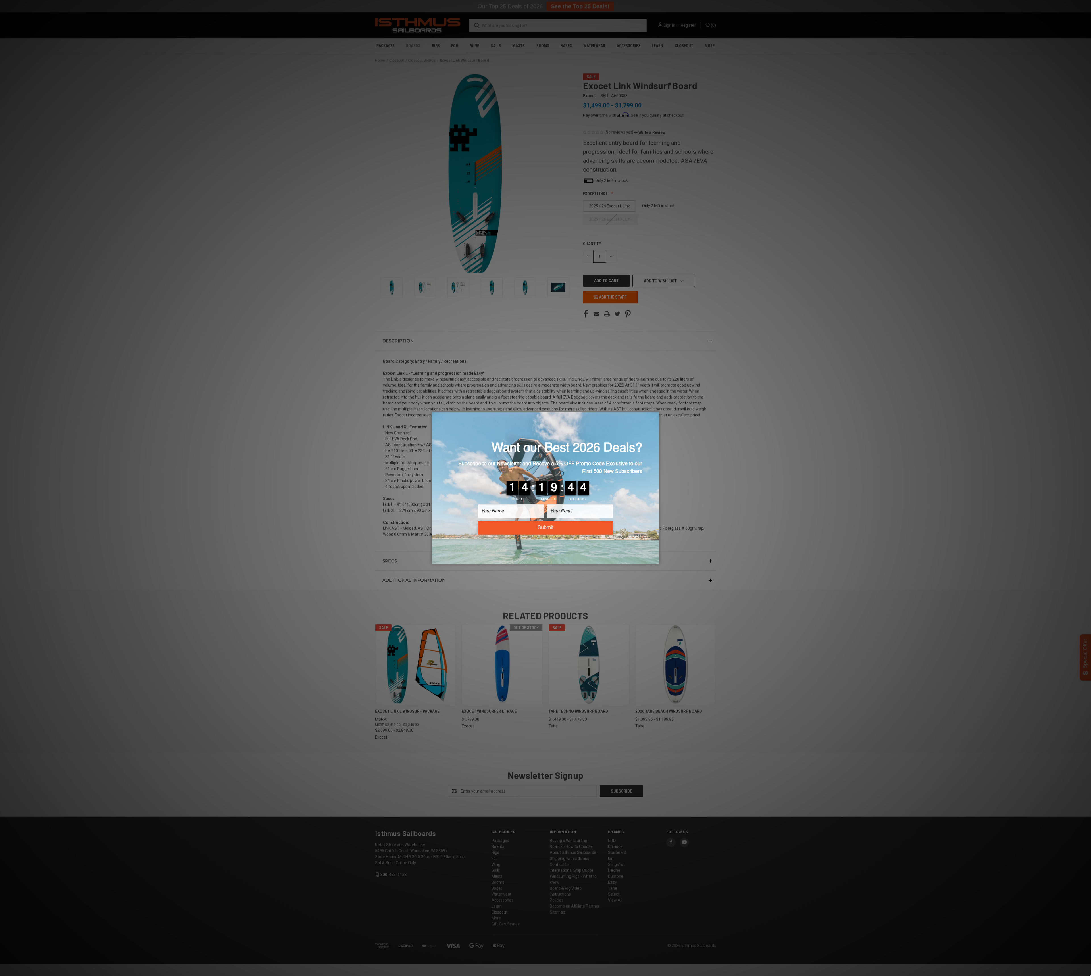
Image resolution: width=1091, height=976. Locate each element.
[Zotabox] (655, 558)
